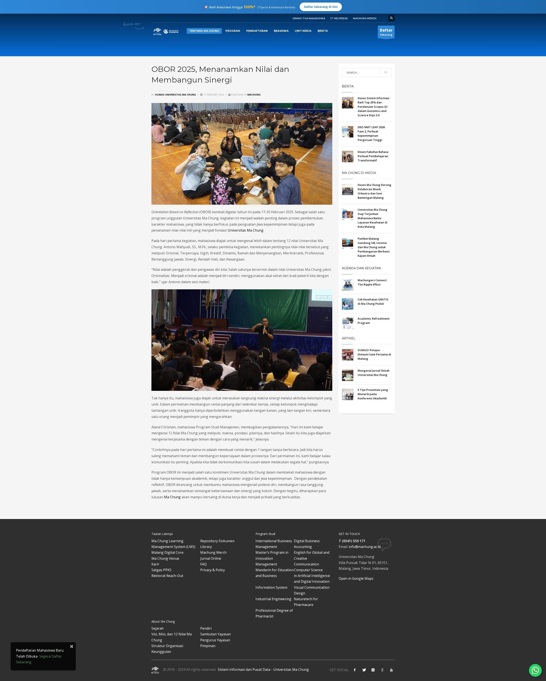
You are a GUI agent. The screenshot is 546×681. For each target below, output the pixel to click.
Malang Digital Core (167, 552)
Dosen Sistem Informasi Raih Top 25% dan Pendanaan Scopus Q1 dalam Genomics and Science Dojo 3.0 (373, 106)
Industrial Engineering (273, 599)
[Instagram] (373, 670)
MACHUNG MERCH (364, 18)
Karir (155, 564)
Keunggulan (161, 651)
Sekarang (386, 32)
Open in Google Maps (356, 578)
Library (206, 546)
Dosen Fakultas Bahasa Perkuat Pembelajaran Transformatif (373, 156)
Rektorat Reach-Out (167, 575)
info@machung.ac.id (364, 546)
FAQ (203, 564)
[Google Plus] (382, 670)
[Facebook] (354, 670)
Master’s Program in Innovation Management (272, 558)
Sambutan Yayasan (215, 634)
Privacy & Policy (212, 570)
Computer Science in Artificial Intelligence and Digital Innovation (312, 576)
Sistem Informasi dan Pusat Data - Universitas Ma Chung (263, 669)
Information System (271, 587)
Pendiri (206, 628)
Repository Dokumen (217, 541)
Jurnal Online (210, 558)
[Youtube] (391, 670)
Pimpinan (207, 645)
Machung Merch (213, 552)
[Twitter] (364, 670)
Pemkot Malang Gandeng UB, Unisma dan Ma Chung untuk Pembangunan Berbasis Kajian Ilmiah (374, 247)
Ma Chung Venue (165, 558)
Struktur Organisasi (167, 645)
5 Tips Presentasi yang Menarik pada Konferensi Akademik (373, 394)
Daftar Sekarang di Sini (321, 7)
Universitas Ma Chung (245, 230)
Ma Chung (172, 497)
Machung (254, 94)
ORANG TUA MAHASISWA (308, 18)
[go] (385, 72)
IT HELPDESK (339, 18)
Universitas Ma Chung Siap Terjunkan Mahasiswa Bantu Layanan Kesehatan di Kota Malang (373, 218)
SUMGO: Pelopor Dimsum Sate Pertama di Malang (374, 354)
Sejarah (157, 628)
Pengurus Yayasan (215, 640)
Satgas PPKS (161, 570)
